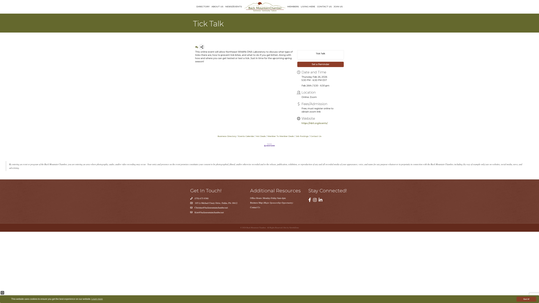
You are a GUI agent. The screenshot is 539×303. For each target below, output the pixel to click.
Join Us (338, 6)
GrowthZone (294, 227)
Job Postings (302, 136)
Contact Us (324, 6)
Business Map (271, 202)
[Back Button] (196, 47)
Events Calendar (246, 136)
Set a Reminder (320, 64)
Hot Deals (261, 136)
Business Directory (227, 136)
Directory (203, 6)
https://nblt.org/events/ (315, 123)
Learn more (97, 299)
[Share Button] (202, 47)
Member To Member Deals (281, 136)
